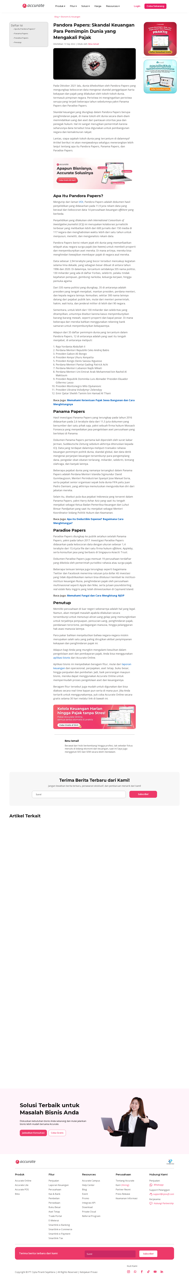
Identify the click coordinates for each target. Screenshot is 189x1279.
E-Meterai (54, 1220)
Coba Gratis (57, 1132)
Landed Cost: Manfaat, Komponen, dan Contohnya (45, 980)
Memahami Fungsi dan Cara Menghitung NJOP (95, 595)
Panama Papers (21, 33)
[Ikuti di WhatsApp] (135, 1271)
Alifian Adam (21, 898)
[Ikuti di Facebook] (142, 1271)
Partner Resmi (123, 1189)
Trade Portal (55, 1216)
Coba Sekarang (155, 6)
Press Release (123, 1193)
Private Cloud (89, 1211)
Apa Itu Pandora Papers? (24, 29)
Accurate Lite (21, 1185)
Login (137, 6)
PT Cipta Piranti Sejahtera (41, 1272)
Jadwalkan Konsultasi (33, 1132)
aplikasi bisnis (61, 657)
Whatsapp (159, 1184)
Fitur (73, 6)
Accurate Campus (91, 1180)
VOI (81, 201)
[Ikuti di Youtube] (155, 1271)
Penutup (17, 42)
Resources (113, 6)
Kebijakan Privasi (88, 1272)
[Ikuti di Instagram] (128, 1271)
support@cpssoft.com (163, 1194)
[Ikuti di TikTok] (148, 1271)
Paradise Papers (21, 38)
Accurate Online (23, 1180)
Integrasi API (88, 1202)
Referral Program (91, 1216)
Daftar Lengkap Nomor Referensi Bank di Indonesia (46, 1068)
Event (85, 1193)
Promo (85, 1198)
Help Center (88, 1185)
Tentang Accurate (125, 1180)
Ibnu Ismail (93, 44)
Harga (97, 6)
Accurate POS (22, 1189)
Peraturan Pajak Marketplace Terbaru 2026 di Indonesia (49, 893)
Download (87, 1207)
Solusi (85, 6)
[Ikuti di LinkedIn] (162, 1271)
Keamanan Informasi (126, 1198)
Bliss (17, 1193)
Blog (56, 16)
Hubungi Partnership (164, 1203)
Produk (60, 6)
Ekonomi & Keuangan (70, 16)
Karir (122, 1185)
